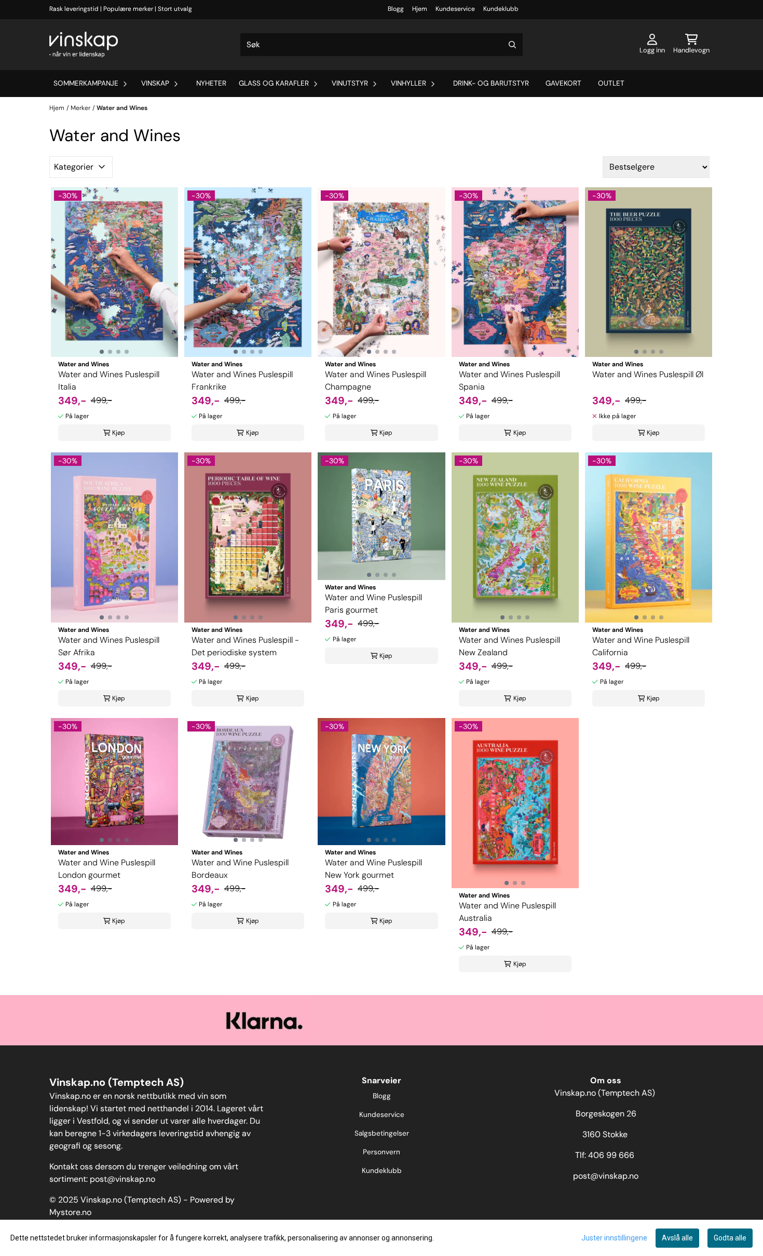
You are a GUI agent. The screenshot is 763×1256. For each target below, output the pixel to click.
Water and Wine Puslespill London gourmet (106, 868)
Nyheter (211, 83)
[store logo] (83, 45)
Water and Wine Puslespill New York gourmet (373, 868)
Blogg (396, 9)
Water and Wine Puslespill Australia (507, 911)
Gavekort (563, 83)
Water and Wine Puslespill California (640, 646)
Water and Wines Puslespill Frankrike (242, 380)
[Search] (512, 44)
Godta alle (730, 1238)
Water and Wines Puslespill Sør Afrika (108, 646)
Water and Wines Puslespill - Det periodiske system (245, 646)
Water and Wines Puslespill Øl (647, 374)
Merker (80, 108)
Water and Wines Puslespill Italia (108, 380)
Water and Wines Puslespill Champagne (375, 380)
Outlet (611, 83)
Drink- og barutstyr (491, 83)
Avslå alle (677, 1238)
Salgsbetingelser (382, 1133)
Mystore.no (70, 1212)
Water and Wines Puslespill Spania (509, 380)
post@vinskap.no (122, 1179)
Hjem (419, 9)
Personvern (381, 1152)
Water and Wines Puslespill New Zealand (509, 646)
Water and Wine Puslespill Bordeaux (240, 868)
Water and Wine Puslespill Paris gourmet (373, 603)
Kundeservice (455, 9)
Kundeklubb (501, 9)
